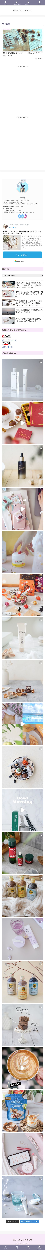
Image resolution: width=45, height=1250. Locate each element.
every (22, 197)
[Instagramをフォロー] (25, 216)
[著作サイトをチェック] (19, 216)
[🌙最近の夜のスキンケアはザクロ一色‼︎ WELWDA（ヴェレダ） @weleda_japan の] (22, 853)
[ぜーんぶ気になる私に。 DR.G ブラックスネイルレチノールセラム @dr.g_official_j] (22, 466)
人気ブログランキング (9, 340)
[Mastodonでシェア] (9, 625)
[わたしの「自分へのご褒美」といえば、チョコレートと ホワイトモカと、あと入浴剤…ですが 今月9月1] (22, 1025)
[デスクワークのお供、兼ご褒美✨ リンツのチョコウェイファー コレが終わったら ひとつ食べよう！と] (22, 509)
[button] (40, 625)
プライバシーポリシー (22, 1243)
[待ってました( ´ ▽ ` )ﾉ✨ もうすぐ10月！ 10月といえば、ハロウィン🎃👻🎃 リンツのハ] (22, 767)
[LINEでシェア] (28, 625)
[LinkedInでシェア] (36, 625)
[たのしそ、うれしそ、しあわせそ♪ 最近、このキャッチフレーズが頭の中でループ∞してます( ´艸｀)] (22, 982)
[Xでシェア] (5, 625)
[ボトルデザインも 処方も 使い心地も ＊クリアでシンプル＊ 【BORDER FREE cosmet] (22, 380)
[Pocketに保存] (24, 625)
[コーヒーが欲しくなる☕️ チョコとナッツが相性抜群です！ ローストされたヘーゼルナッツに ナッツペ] (22, 681)
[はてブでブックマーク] (20, 625)
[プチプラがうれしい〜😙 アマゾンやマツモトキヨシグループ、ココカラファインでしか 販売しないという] (22, 638)
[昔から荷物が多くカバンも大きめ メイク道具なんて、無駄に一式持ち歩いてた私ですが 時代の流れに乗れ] (22, 1154)
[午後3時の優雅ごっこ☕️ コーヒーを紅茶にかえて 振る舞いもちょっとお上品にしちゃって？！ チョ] (22, 423)
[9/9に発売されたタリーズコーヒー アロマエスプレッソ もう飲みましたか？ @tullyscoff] (22, 896)
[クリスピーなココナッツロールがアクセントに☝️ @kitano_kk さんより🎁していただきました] (22, 1111)
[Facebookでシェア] (17, 625)
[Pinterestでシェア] (32, 625)
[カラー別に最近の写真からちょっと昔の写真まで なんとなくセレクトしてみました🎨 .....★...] (22, 724)
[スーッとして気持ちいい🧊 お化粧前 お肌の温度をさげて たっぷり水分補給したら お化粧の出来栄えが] (22, 810)
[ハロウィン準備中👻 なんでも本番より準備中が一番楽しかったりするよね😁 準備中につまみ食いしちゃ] (22, 595)
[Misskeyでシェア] (13, 625)
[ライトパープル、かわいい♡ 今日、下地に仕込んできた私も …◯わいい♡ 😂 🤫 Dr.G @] (22, 939)
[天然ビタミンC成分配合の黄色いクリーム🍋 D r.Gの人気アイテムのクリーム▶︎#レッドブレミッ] (22, 552)
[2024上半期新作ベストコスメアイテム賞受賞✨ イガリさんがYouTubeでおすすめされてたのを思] (22, 1197)
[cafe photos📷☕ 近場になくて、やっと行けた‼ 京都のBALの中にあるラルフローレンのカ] (22, 1068)
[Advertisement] (22, 90)
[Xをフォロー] (22, 216)
